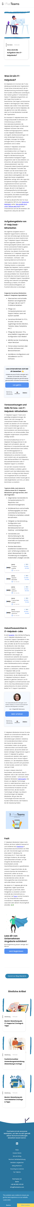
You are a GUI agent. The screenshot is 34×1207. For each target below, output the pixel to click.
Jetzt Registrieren (16, 951)
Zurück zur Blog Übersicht (17, 976)
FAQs (17, 1150)
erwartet (11, 635)
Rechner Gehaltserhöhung (17, 1159)
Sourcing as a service (17, 1169)
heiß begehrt (22, 779)
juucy (15, 896)
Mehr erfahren (17, 714)
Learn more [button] (7, 1200)
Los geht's (17, 385)
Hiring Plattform (17, 1166)
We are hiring (17, 1156)
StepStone (20, 846)
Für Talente (17, 1172)
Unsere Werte (17, 1153)
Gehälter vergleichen (17, 1162)
